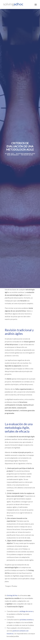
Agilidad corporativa (24, 153)
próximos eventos (26, 620)
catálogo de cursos (26, 611)
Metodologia (15, 154)
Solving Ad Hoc (28, 154)
